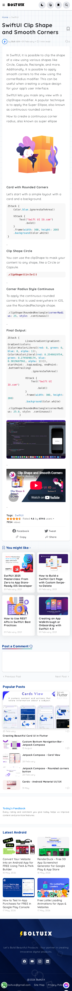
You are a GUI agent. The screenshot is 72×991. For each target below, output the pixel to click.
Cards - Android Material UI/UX (42, 781)
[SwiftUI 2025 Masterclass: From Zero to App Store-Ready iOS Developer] (18, 563)
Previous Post (13, 676)
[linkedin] (48, 961)
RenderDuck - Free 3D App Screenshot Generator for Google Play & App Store (51, 864)
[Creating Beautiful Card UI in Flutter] (36, 710)
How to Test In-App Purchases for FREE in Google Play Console (17, 904)
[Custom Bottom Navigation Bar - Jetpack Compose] (11, 745)
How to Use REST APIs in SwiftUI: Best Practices (17, 622)
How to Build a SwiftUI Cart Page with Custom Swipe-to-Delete (52, 581)
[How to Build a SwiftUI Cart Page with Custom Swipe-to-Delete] (53, 563)
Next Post (61, 676)
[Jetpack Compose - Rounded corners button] (11, 772)
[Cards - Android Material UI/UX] (11, 785)
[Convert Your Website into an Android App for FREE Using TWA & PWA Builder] (19, 846)
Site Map (39, 984)
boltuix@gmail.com (19, 984)
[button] (5, 5)
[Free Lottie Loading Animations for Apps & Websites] (53, 887)
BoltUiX (16, 5)
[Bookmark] (68, 28)
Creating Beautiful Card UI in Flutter (25, 735)
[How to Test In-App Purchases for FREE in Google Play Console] (19, 887)
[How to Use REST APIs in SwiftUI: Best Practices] (18, 606)
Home (5, 17)
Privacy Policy (56, 984)
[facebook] (24, 961)
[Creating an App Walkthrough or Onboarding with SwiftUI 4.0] (53, 606)
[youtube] (32, 961)
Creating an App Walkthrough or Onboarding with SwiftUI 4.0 (50, 623)
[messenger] (66, 985)
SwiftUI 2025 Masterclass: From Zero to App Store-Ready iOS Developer (18, 581)
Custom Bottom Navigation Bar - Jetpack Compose (43, 743)
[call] (4, 985)
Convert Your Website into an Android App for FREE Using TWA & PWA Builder (18, 864)
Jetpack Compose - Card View (41, 754)
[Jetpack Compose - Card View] (11, 758)
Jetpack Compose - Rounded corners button (45, 770)
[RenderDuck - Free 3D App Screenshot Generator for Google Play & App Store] (53, 846)
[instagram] (40, 961)
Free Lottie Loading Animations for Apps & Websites (51, 904)
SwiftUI (15, 17)
